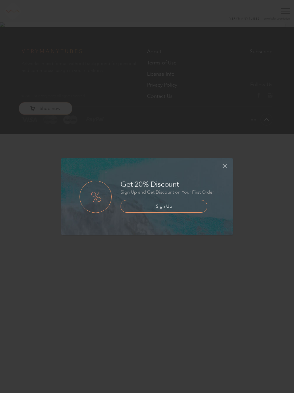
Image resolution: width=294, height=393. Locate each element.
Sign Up (164, 206)
